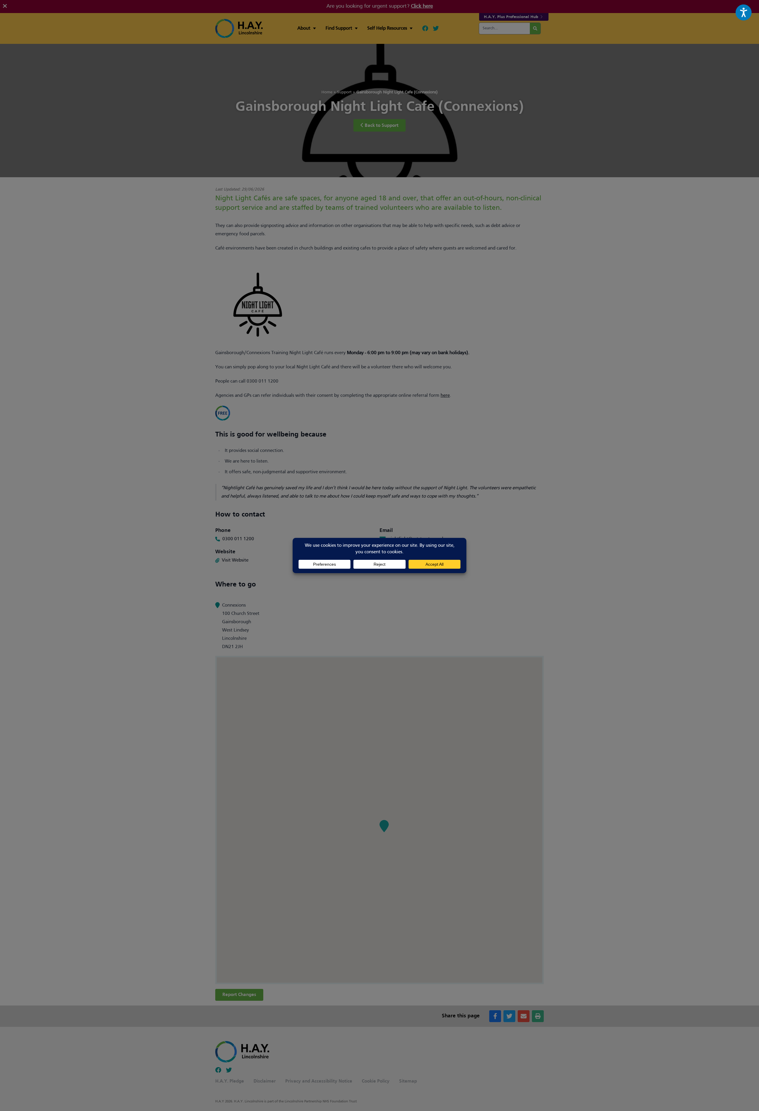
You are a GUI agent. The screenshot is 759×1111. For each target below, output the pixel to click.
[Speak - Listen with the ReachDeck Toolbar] (744, 12)
